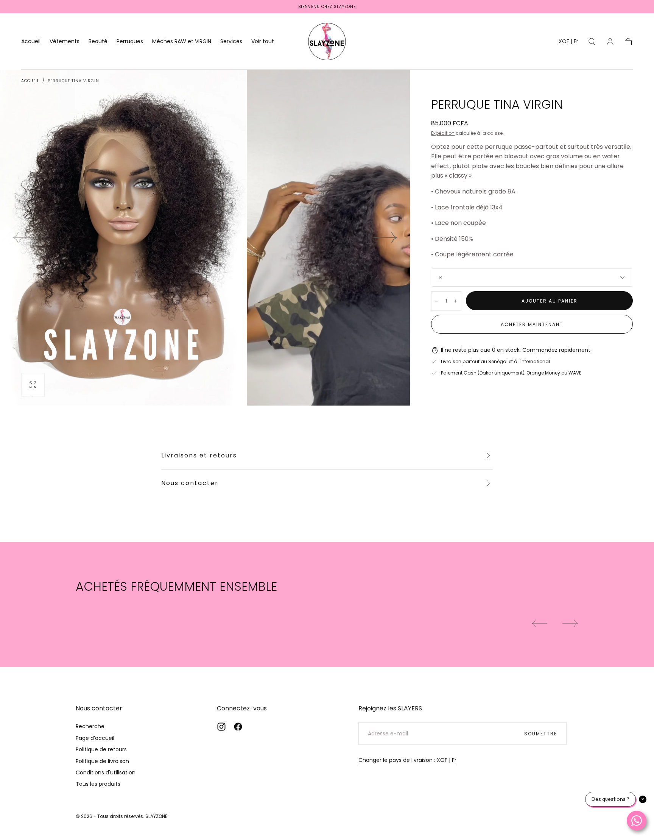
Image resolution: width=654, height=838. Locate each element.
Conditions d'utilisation (105, 772)
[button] (568, 42)
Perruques (130, 41)
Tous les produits (98, 784)
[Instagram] (221, 726)
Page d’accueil (95, 738)
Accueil (30, 41)
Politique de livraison (102, 761)
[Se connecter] (610, 41)
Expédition (443, 133)
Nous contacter (189, 483)
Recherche (90, 726)
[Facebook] (238, 726)
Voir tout (262, 41)
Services (231, 41)
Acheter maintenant (532, 324)
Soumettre (540, 733)
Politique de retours (101, 749)
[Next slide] (386, 238)
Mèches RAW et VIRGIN (181, 41)
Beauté (98, 41)
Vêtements (64, 41)
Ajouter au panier (550, 301)
